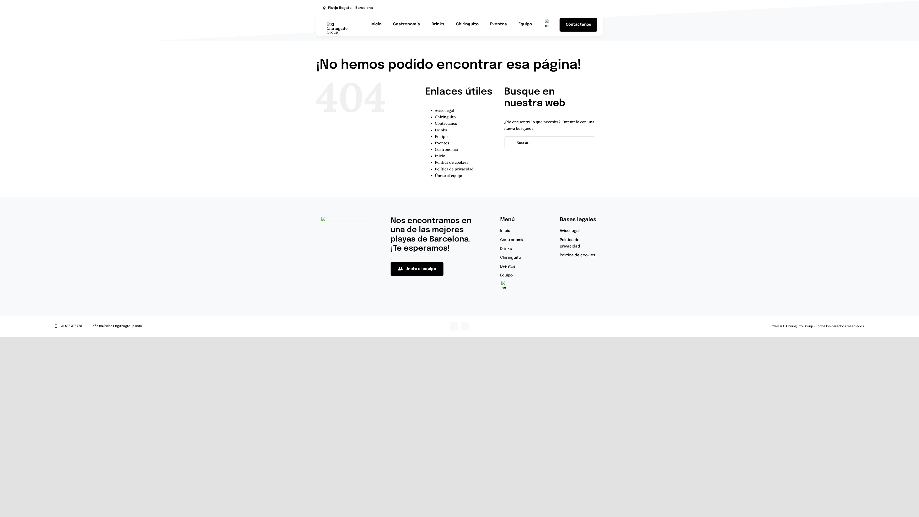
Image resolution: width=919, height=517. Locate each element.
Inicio (440, 155)
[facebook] (571, 8)
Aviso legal (444, 110)
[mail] (586, 8)
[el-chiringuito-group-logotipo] (339, 24)
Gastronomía (446, 149)
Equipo (441, 136)
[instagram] (579, 8)
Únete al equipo (449, 175)
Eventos (442, 142)
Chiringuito (445, 116)
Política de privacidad (454, 169)
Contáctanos (446, 123)
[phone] (594, 8)
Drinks (441, 130)
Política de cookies (451, 162)
